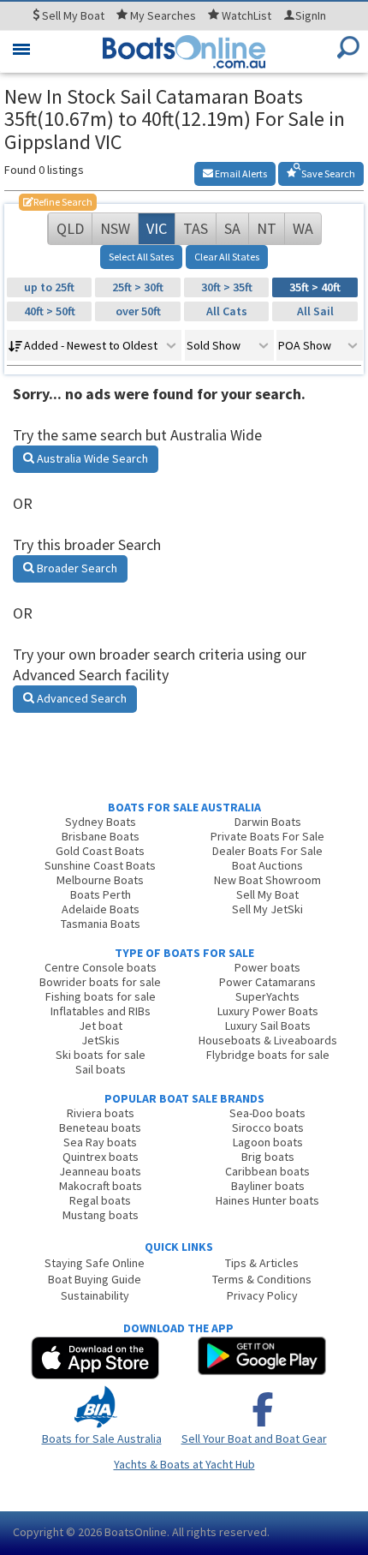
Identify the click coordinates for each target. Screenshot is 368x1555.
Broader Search (75, 568)
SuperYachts (267, 996)
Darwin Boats (267, 821)
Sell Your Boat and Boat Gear (254, 1438)
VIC (156, 228)
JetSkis (100, 1040)
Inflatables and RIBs (100, 1011)
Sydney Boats (100, 821)
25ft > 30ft (137, 287)
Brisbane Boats (100, 836)
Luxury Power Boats (267, 1011)
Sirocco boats (268, 1127)
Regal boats (100, 1200)
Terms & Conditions (262, 1279)
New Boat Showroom (267, 880)
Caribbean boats (267, 1171)
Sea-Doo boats (267, 1113)
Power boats (267, 967)
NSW (115, 228)
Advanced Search (80, 698)
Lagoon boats (268, 1142)
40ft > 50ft (49, 311)
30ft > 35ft (226, 287)
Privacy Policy (262, 1295)
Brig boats (267, 1156)
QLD (70, 228)
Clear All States (226, 256)
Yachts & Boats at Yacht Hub (184, 1464)
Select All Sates (141, 256)
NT (266, 228)
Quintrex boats (100, 1156)
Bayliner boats (268, 1185)
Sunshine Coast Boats (100, 865)
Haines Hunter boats (267, 1200)
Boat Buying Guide (94, 1279)
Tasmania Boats (100, 923)
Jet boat (100, 1025)
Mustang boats (100, 1215)
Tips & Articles (262, 1263)
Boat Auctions (267, 865)
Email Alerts (240, 173)
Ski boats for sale (100, 1054)
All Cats (226, 311)
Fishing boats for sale (100, 996)
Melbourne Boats (100, 880)
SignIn (310, 15)
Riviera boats (100, 1113)
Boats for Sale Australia (102, 1438)
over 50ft (138, 311)
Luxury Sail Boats (268, 1025)
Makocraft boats (100, 1185)
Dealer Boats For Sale (267, 850)
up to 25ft (49, 287)
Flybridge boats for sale (267, 1054)
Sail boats (100, 1069)
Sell (71, 15)
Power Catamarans (267, 982)
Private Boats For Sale (267, 836)
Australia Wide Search (91, 458)
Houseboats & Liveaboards (268, 1040)
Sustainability (95, 1295)
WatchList (246, 15)
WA (303, 228)
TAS (195, 228)
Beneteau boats (100, 1127)
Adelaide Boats (100, 909)
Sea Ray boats (100, 1142)
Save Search (327, 173)
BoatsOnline (135, 1532)
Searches (163, 15)
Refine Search (57, 201)
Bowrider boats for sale (100, 982)
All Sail (315, 311)
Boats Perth (100, 894)
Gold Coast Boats (100, 850)
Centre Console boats (101, 967)
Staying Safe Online (95, 1263)
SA (232, 228)
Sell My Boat (267, 894)
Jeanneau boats (100, 1171)
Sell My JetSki (267, 909)
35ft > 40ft (315, 287)
